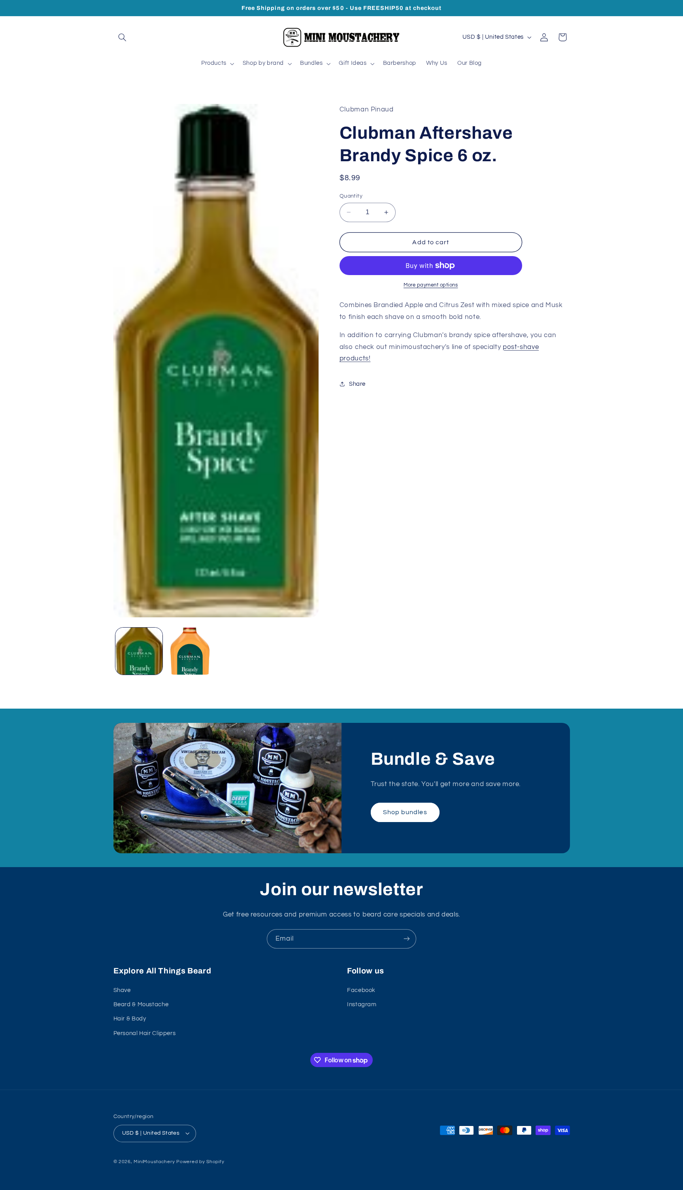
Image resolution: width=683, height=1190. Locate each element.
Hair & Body (129, 1019)
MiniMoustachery (154, 1162)
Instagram (362, 1004)
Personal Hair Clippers (144, 1033)
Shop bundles (405, 812)
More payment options (431, 285)
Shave (122, 990)
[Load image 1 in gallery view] (138, 651)
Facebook (361, 990)
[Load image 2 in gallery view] (189, 651)
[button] (122, 37)
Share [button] (357, 384)
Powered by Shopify (200, 1162)
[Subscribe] (407, 939)
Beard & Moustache (141, 1004)
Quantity (351, 196)
